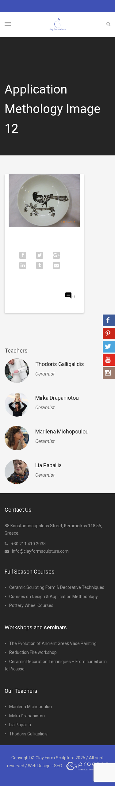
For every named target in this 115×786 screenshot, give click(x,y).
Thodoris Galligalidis (59, 364)
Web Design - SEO (45, 765)
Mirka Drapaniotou (57, 398)
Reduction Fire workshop (33, 652)
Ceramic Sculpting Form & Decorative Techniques (56, 587)
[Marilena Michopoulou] (17, 438)
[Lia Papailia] (17, 472)
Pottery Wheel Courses (31, 605)
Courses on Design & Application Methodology (53, 596)
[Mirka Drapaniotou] (17, 404)
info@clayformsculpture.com (40, 551)
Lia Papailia (48, 465)
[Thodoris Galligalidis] (17, 370)
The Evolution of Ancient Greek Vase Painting (53, 643)
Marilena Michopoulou (62, 431)
